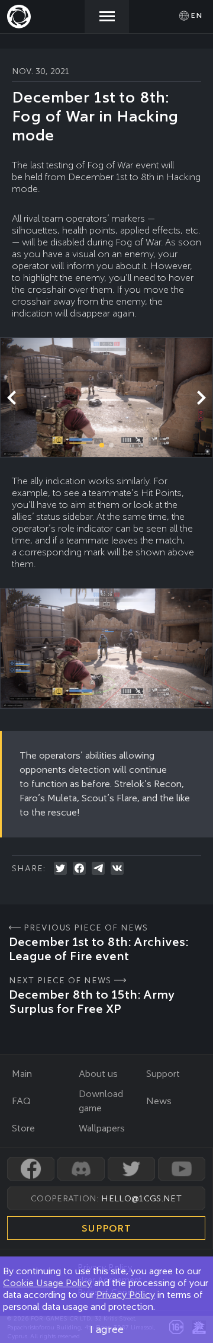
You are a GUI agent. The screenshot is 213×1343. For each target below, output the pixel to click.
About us (98, 1073)
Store (23, 1128)
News (159, 1101)
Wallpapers (102, 1128)
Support (163, 1073)
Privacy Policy (125, 1294)
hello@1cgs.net (141, 1198)
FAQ (21, 1101)
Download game (101, 1101)
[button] (201, 397)
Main (22, 1073)
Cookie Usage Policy (47, 1282)
